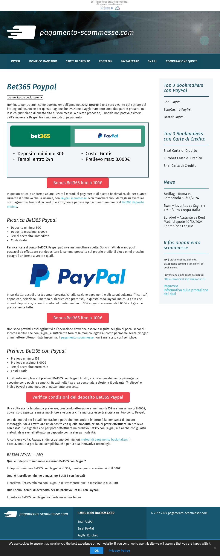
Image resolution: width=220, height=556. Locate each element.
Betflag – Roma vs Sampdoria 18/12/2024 (181, 196)
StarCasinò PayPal (177, 109)
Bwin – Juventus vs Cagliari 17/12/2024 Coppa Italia (184, 208)
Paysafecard (130, 61)
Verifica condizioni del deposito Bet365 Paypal (77, 397)
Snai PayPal (173, 102)
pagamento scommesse (77, 337)
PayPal (16, 61)
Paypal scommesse (74, 198)
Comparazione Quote (181, 61)
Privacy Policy (119, 550)
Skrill (152, 61)
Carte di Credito (78, 61)
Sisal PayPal (86, 528)
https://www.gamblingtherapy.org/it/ (185, 279)
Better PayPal (174, 117)
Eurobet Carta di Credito (183, 158)
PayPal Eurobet (88, 535)
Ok (97, 550)
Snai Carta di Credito (180, 166)
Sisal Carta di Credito (180, 151)
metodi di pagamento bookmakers (104, 439)
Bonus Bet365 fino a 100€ (77, 182)
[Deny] (214, 548)
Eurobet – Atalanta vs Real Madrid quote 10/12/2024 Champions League (184, 221)
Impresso (171, 286)
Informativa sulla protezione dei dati (186, 292)
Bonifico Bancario (43, 61)
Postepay (105, 61)
